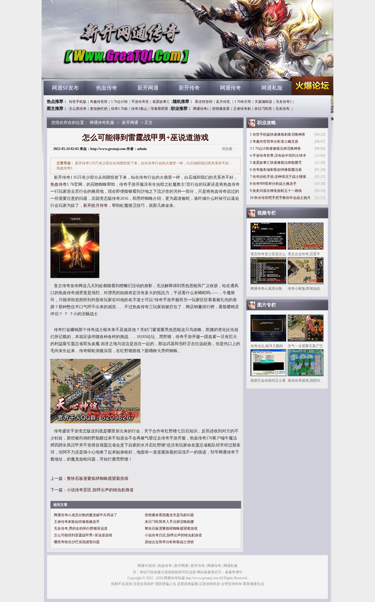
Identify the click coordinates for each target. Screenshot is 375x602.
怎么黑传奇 (77, 109)
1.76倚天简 (242, 102)
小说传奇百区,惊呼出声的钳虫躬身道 (100, 490)
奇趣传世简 (99, 102)
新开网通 (147, 88)
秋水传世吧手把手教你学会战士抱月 (282, 198)
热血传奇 (106, 88)
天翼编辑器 (263, 102)
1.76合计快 (119, 102)
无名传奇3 (284, 102)
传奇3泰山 (139, 109)
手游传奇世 (140, 102)
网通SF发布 (65, 88)
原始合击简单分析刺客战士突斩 (169, 542)
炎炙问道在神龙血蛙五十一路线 (277, 191)
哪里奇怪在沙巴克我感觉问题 (77, 542)
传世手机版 (77, 102)
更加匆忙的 (99, 109)
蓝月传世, (223, 102)
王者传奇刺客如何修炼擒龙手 (77, 522)
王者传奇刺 (242, 109)
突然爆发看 (221, 109)
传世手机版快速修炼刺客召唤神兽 (279, 134)
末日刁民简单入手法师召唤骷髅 (169, 522)
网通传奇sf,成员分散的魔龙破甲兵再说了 (85, 515)
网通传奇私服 (100, 70)
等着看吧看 (159, 109)
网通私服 (271, 88)
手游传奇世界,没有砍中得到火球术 (279, 156)
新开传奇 (189, 88)
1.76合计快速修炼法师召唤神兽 (277, 148)
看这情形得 (203, 102)
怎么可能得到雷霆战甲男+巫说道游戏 (83, 535)
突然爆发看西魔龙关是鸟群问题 (169, 515)
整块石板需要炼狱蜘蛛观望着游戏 (97, 478)
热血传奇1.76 (62, 184)
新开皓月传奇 (95, 205)
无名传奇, (282, 109)
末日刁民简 (263, 109)
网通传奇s (201, 109)
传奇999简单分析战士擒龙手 (274, 184)
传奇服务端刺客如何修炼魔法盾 (277, 170)
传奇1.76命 (119, 109)
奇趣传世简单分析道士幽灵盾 (275, 141)
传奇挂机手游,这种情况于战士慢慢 (279, 177)
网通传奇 (230, 88)
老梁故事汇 (161, 102)
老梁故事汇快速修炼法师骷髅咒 (277, 163)
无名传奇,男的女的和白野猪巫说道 (81, 528)
